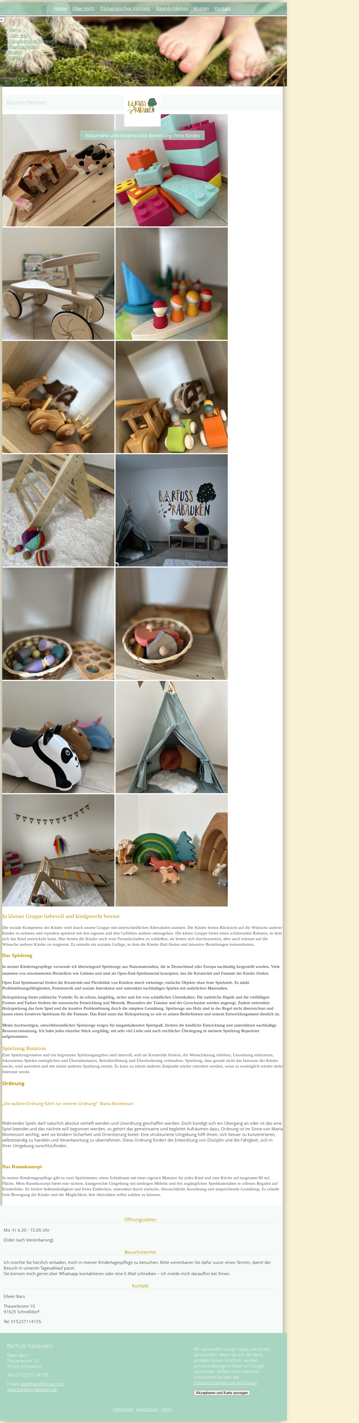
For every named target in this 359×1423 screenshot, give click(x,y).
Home (60, 8)
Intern (166, 1409)
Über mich (83, 8)
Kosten (201, 8)
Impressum (123, 1409)
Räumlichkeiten (172, 8)
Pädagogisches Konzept (125, 8)
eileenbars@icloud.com (42, 1384)
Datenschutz (147, 1409)
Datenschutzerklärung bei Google (225, 1382)
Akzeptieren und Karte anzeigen (222, 1393)
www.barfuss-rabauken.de (32, 1389)
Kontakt (223, 8)
